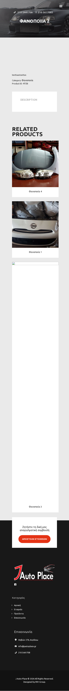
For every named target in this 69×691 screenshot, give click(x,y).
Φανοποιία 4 (35, 191)
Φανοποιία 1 (35, 252)
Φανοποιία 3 (35, 506)
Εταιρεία (18, 609)
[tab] (29, 100)
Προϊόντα (19, 613)
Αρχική (17, 605)
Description (28, 99)
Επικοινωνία (20, 618)
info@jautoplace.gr (27, 646)
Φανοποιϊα (27, 80)
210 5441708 (24, 652)
